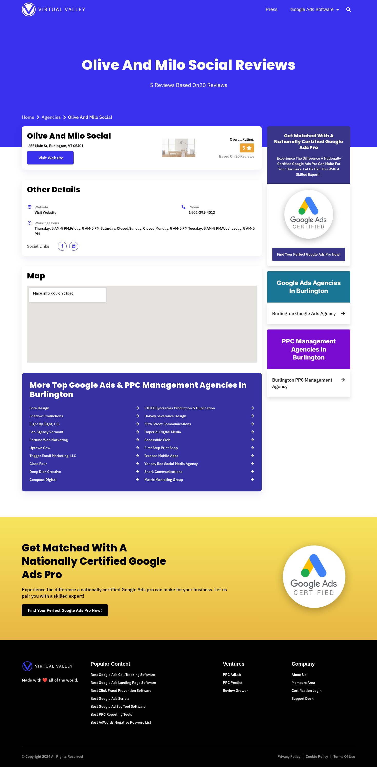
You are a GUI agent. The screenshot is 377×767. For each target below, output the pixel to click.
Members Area (303, 682)
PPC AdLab (232, 674)
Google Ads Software (312, 9)
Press (271, 9)
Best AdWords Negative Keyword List (121, 722)
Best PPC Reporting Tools (111, 714)
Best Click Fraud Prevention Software (121, 690)
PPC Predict (232, 682)
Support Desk (303, 698)
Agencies (51, 117)
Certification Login (307, 690)
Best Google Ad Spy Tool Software (118, 706)
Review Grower (235, 690)
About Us (299, 674)
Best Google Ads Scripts (110, 698)
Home (28, 117)
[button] (348, 9)
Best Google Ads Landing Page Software (123, 682)
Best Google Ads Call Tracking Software (123, 674)
